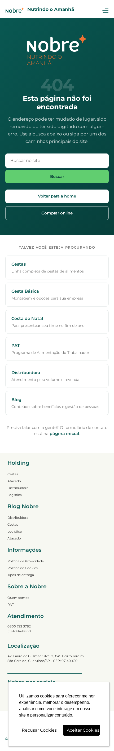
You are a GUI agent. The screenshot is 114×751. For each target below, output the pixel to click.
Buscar (57, 176)
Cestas (12, 474)
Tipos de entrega (20, 575)
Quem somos (18, 598)
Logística (14, 495)
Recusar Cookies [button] (39, 730)
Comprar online (57, 213)
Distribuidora (17, 488)
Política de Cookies (22, 568)
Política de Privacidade (25, 561)
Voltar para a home (57, 196)
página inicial (64, 433)
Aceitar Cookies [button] (83, 730)
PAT (10, 605)
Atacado (14, 481)
